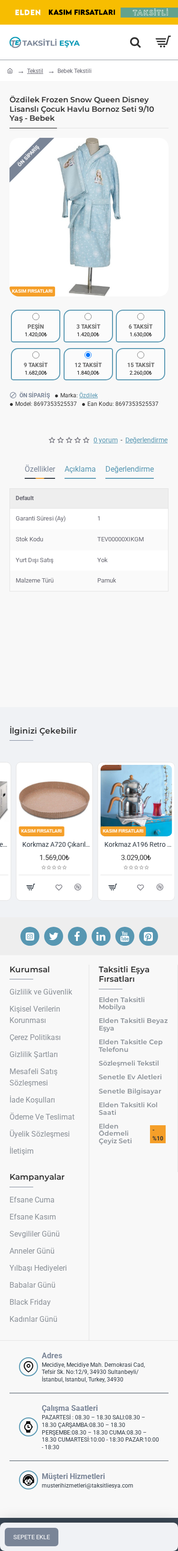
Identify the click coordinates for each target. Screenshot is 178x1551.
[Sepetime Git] (162, 42)
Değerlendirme (129, 469)
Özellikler (40, 469)
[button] (18, 216)
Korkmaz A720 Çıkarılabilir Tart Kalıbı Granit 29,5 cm (50, 844)
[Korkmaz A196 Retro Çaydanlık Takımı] (130, 800)
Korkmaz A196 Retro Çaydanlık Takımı (132, 844)
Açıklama (80, 469)
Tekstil (35, 71)
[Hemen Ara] (135, 42)
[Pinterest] (148, 936)
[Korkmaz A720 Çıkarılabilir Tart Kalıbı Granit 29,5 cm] (48, 800)
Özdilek (88, 395)
